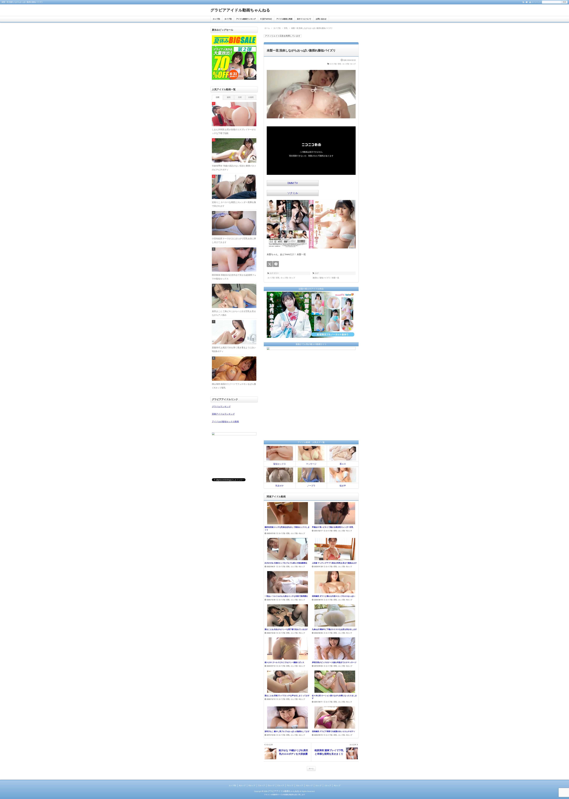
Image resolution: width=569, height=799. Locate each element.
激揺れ (315, 278)
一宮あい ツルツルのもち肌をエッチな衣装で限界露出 (286, 596)
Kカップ (337, 785)
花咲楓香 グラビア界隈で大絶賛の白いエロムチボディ (333, 731)
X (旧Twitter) (266, 19)
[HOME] (527, 2)
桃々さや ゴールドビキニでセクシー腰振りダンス (284, 662)
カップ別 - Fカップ (345, 531)
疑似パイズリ (325, 278)
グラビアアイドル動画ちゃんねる (240, 10)
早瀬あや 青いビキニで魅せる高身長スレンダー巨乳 (332, 527)
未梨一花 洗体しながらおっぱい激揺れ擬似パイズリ (301, 50)
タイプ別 (228, 19)
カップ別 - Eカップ (345, 567)
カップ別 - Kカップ (298, 567)
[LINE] (276, 264)
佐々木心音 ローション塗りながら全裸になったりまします (334, 697)
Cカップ (261, 785)
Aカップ (242, 785)
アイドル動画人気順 (284, 19)
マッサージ (311, 464)
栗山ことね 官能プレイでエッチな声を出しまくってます (287, 696)
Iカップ (318, 785)
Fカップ (290, 785)
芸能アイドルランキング (223, 414)
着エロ (343, 464)
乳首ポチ (279, 485)
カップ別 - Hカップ (345, 600)
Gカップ (299, 785)
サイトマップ (536, 2)
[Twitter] (270, 264)
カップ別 (216, 19)
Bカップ (252, 785)
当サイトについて (304, 19)
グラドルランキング (221, 406)
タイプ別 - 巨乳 (335, 64)
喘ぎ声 (343, 485)
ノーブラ (311, 485)
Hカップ (309, 785)
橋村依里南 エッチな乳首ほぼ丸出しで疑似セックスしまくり (287, 528)
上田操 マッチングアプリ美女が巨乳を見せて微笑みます (334, 563)
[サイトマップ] (530, 2)
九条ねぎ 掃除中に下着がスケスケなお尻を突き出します (334, 629)
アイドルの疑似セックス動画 (225, 421)
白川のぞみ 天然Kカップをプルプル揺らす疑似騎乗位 (286, 563)
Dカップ (271, 785)
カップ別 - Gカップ (298, 533)
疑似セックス (279, 464)
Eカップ (281, 785)
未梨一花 (335, 278)
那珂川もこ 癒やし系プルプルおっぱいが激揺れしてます (287, 731)
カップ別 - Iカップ (349, 64)
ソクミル (292, 193)
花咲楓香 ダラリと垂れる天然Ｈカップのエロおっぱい (333, 596)
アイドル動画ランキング (246, 19)
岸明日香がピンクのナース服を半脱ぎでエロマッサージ (334, 662)
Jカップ (328, 785)
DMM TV (293, 183)
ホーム (311, 769)
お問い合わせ (321, 19)
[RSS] (523, 2)
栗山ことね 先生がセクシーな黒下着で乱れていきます (286, 629)
